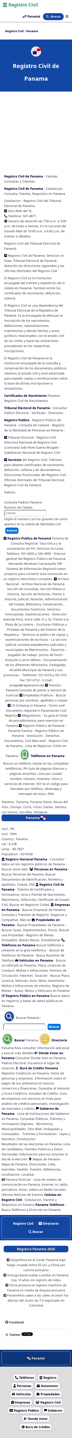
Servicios (14, 460)
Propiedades (50, 1394)
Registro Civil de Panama (24, 176)
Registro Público (26, 1410)
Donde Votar (37, 1419)
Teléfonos (26, 1377)
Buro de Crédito (37, 1427)
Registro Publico (17, 420)
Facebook (16, 1322)
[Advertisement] (36, 129)
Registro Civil (23, 5)
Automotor (49, 1386)
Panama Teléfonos (50, 1205)
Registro (49, 1377)
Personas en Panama (50, 869)
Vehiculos (23, 1394)
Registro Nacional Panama (26, 859)
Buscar (56, 16)
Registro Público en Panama (27, 996)
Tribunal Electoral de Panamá (27, 408)
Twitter (14, 1335)
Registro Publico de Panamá (29, 538)
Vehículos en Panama (35, 960)
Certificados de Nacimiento (26, 395)
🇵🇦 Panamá (32, 16)
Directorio (59, 1040)
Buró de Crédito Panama (38, 1068)
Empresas (22, 1402)
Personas (23, 1386)
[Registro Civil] (67, 16)
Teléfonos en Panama (47, 756)
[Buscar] (48, 16)
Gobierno (54, 1410)
